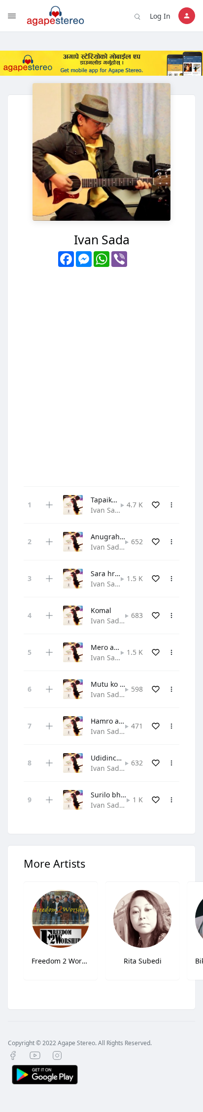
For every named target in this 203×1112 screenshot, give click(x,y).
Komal (101, 610)
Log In (160, 16)
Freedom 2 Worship (61, 961)
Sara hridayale (114, 573)
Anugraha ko (112, 536)
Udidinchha (110, 757)
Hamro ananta (114, 721)
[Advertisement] (101, 373)
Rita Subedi (143, 961)
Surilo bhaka (111, 794)
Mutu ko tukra (114, 684)
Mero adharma (115, 647)
